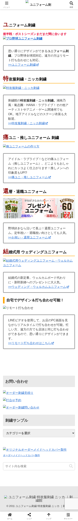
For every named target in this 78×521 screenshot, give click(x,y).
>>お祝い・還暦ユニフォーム (28, 237)
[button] (70, 472)
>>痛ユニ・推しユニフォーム (28, 177)
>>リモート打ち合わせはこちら (29, 343)
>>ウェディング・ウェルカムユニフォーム (37, 286)
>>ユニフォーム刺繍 (22, 64)
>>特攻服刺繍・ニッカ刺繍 (26, 123)
